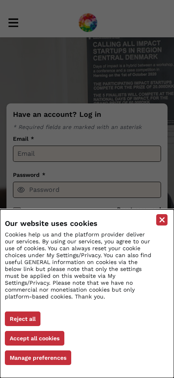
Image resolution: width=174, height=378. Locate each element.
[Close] (162, 220)
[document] (87, 293)
